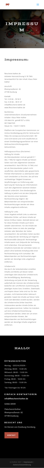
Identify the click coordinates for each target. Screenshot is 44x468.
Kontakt (11, 435)
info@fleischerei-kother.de (16, 398)
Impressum (28, 462)
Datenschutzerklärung (22, 465)
